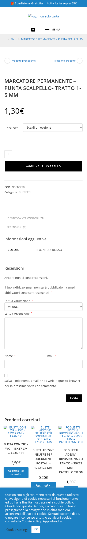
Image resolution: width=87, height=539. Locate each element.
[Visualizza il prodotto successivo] (80, 61)
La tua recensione (18, 313)
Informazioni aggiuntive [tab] (25, 217)
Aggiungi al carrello (43, 166)
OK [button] (36, 529)
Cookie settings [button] (17, 529)
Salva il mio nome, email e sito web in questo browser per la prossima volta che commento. (42, 383)
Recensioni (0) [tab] (16, 227)
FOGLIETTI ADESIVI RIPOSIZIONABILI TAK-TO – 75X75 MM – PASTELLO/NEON (71, 461)
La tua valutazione (18, 300)
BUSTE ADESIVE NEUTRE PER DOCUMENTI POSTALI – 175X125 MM (43, 459)
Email (51, 356)
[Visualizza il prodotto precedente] (7, 61)
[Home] (5, 39)
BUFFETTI (25, 192)
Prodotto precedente (23, 60)
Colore (12, 128)
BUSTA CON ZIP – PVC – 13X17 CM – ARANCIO (16, 448)
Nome (10, 356)
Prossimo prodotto (65, 60)
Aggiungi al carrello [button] (16, 472)
